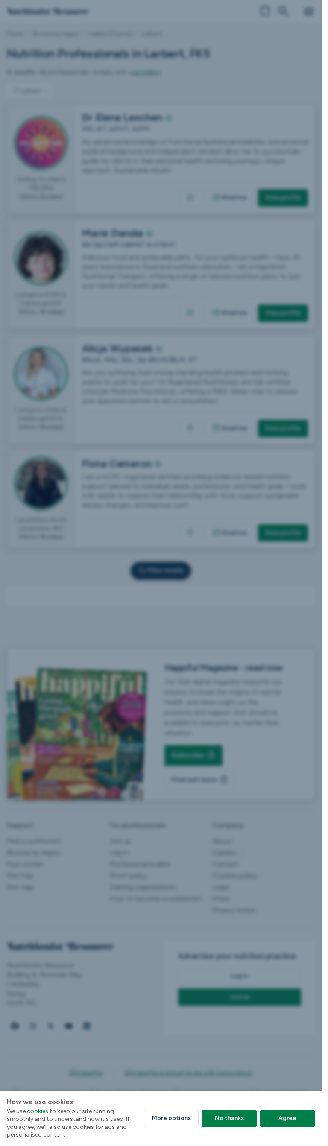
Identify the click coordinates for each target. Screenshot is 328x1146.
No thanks (229, 1118)
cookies (37, 1111)
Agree (287, 1118)
